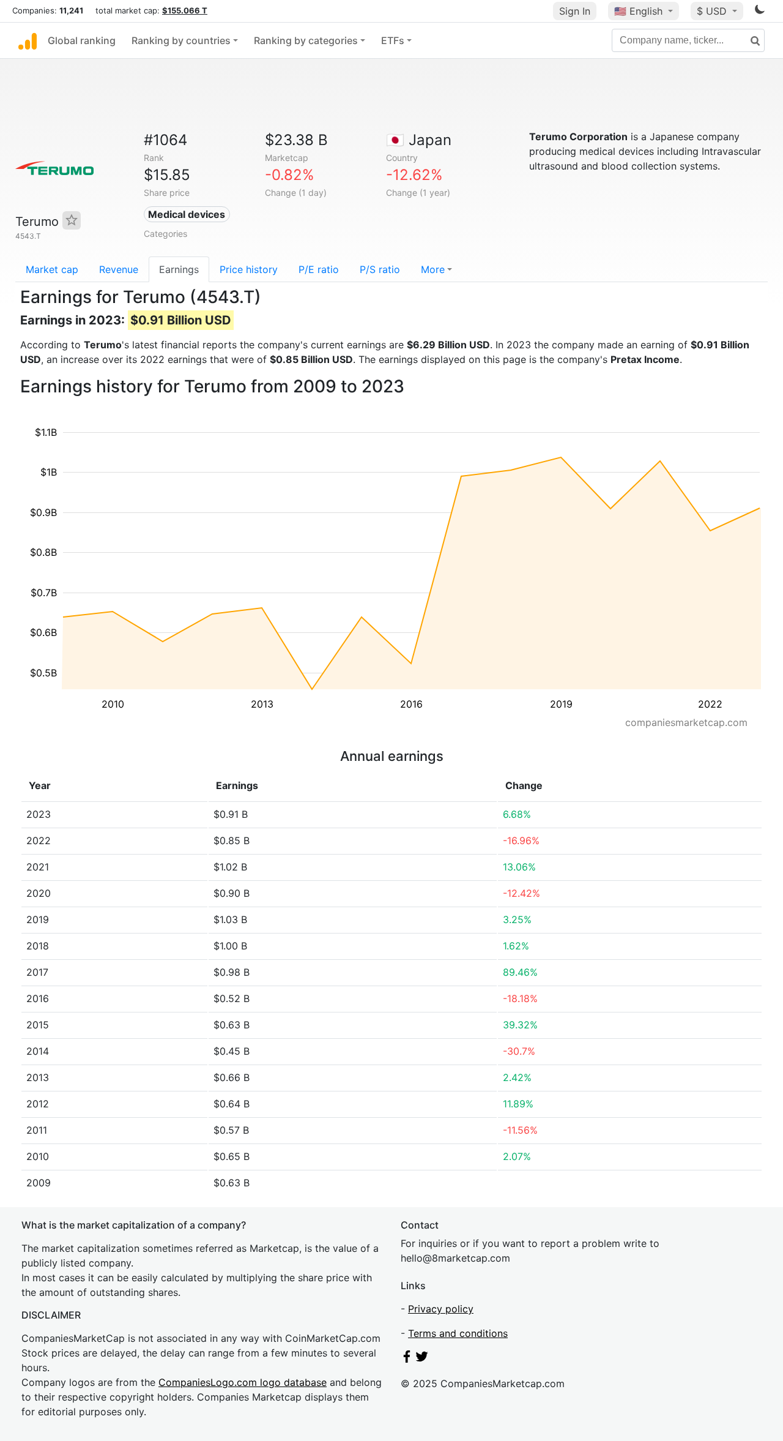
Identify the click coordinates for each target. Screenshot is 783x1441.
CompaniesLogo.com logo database (242, 1382)
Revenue (118, 269)
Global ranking (82, 40)
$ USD (713, 11)
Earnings (179, 269)
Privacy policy (440, 1309)
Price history (249, 269)
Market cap (52, 269)
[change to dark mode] (760, 12)
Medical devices (186, 214)
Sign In (574, 11)
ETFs (392, 40)
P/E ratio (319, 269)
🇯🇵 (418, 140)
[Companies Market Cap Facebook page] (407, 1359)
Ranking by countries (181, 40)
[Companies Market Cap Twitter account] (422, 1359)
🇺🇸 (638, 11)
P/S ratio (380, 269)
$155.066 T (184, 10)
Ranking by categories (306, 40)
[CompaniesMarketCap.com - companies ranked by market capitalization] (27, 40)
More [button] (433, 269)
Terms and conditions (458, 1333)
